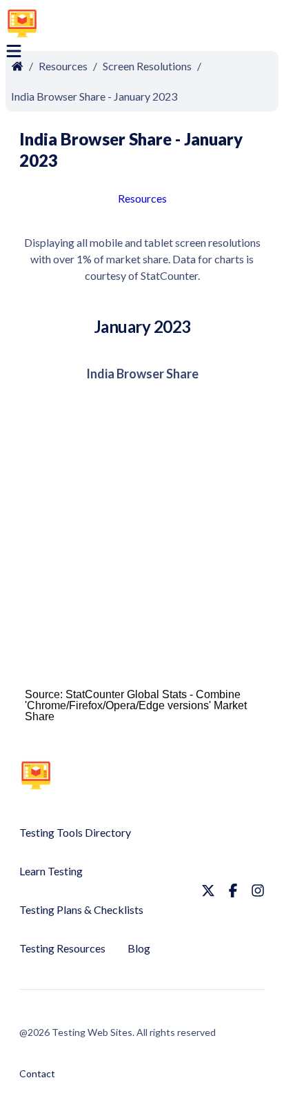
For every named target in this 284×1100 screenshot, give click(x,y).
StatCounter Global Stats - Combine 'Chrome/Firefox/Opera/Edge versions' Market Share (136, 705)
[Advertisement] (177, 25)
